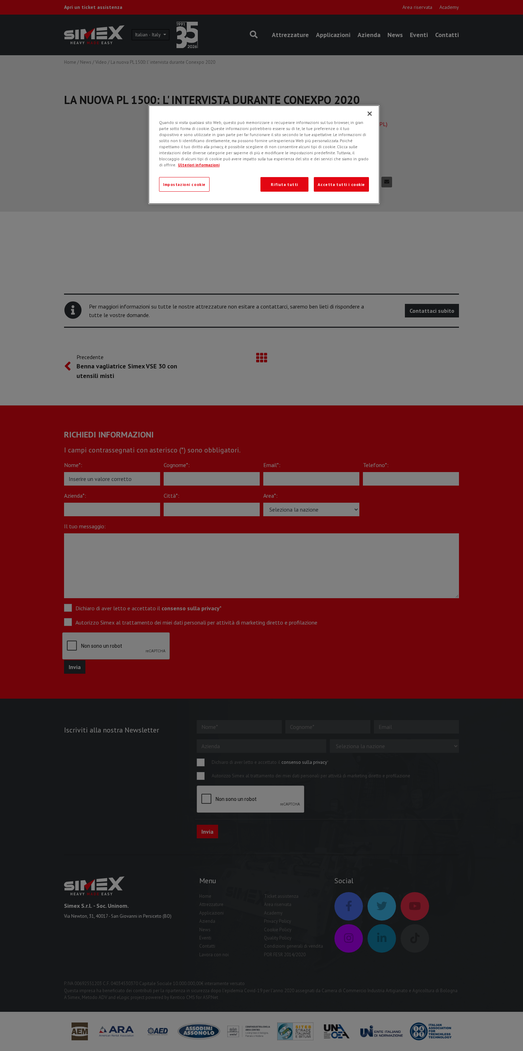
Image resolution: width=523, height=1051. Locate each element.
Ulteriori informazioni (199, 164)
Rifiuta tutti (284, 184)
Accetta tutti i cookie (341, 184)
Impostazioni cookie (184, 184)
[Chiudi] (369, 113)
